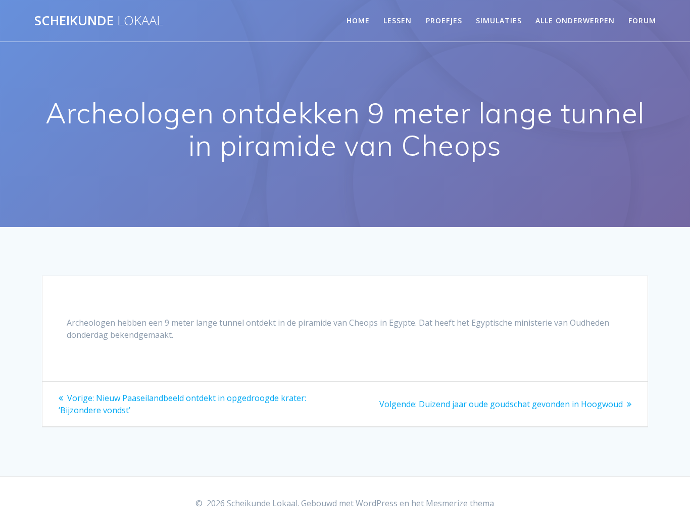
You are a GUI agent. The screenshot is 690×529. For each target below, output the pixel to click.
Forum (642, 20)
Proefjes (444, 20)
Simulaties (499, 20)
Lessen (397, 20)
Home (358, 20)
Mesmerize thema (460, 503)
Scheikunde (98, 20)
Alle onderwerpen (575, 20)
